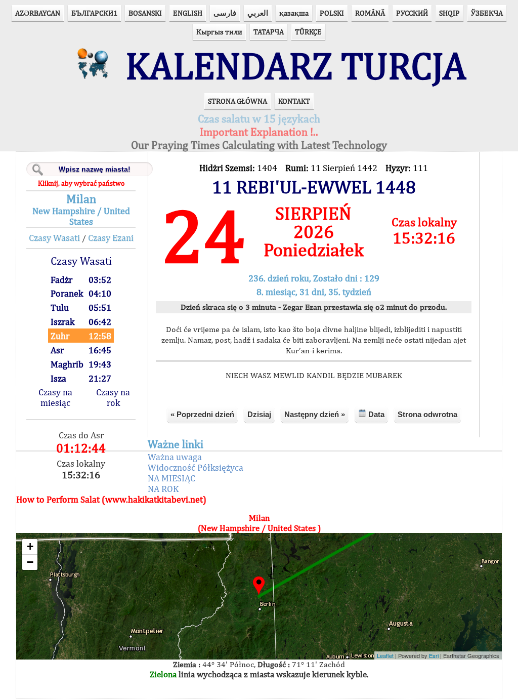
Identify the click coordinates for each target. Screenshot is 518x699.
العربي (257, 13)
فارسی (224, 13)
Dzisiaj (259, 414)
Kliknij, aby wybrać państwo (81, 183)
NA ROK (163, 488)
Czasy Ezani (111, 237)
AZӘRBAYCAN (37, 13)
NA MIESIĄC (171, 478)
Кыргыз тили (219, 31)
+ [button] (30, 546)
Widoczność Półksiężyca (195, 467)
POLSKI (332, 13)
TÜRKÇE (308, 31)
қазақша (294, 13)
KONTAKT (294, 101)
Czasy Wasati (54, 237)
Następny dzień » (314, 414)
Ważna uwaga (175, 456)
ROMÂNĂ (370, 13)
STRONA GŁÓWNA (237, 101)
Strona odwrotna (427, 414)
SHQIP (449, 13)
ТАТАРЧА (268, 31)
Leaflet (385, 655)
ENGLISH (187, 13)
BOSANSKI (145, 13)
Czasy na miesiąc (55, 397)
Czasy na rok (113, 397)
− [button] (30, 562)
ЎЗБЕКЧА (487, 13)
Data (375, 414)
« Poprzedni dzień (202, 414)
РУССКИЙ (412, 13)
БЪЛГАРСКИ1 (94, 13)
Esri (434, 655)
